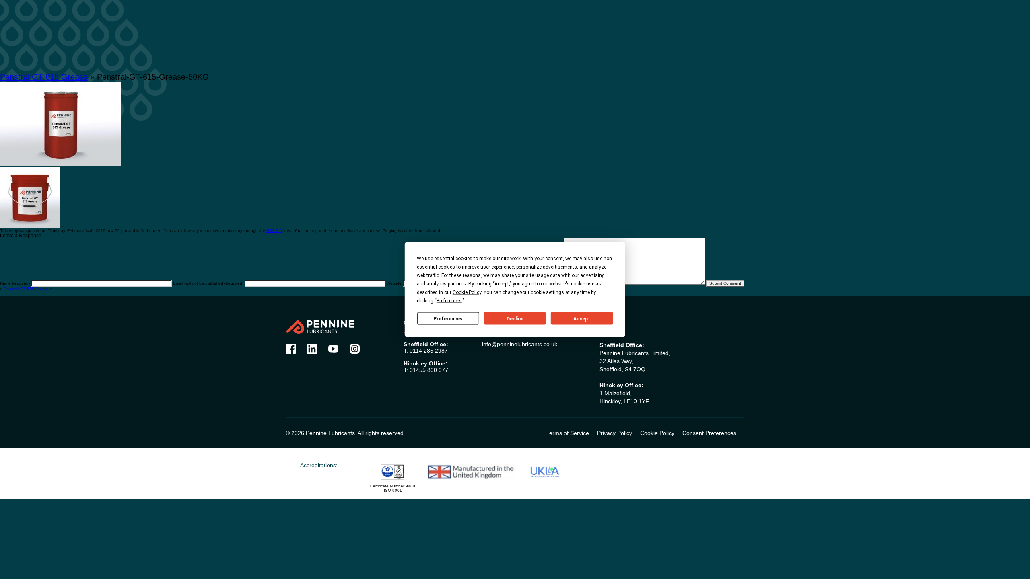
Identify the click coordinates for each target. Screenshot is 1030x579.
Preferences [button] (449, 301)
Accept (581, 318)
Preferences (448, 318)
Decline (515, 318)
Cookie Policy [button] (467, 292)
